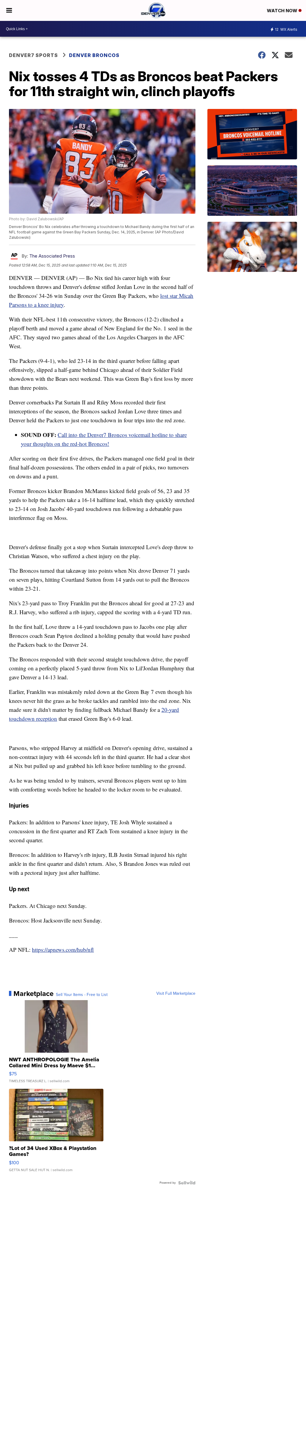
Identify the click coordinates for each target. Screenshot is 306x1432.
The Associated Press (52, 256)
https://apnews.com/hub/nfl (63, 949)
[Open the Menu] (9, 10)
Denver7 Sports (33, 55)
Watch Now (283, 10)
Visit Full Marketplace (175, 993)
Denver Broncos (94, 55)
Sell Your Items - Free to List (82, 995)
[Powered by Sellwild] (186, 1183)
